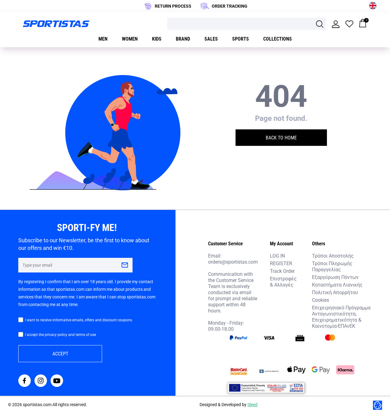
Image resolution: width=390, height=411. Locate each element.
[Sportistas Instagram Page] (40, 381)
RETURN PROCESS (173, 6)
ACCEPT (60, 353)
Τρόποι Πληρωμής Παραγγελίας (332, 266)
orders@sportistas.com (233, 262)
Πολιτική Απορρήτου (335, 292)
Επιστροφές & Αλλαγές (283, 281)
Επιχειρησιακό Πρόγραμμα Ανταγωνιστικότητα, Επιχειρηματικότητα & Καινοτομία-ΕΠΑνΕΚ (341, 316)
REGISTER (281, 263)
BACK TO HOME (281, 137)
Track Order (282, 271)
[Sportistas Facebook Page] (24, 381)
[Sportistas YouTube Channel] (57, 381)
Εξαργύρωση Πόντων (335, 277)
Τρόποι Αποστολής (333, 255)
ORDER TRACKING (229, 6)
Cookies (320, 300)
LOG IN (277, 255)
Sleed (252, 404)
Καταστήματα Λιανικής (337, 284)
